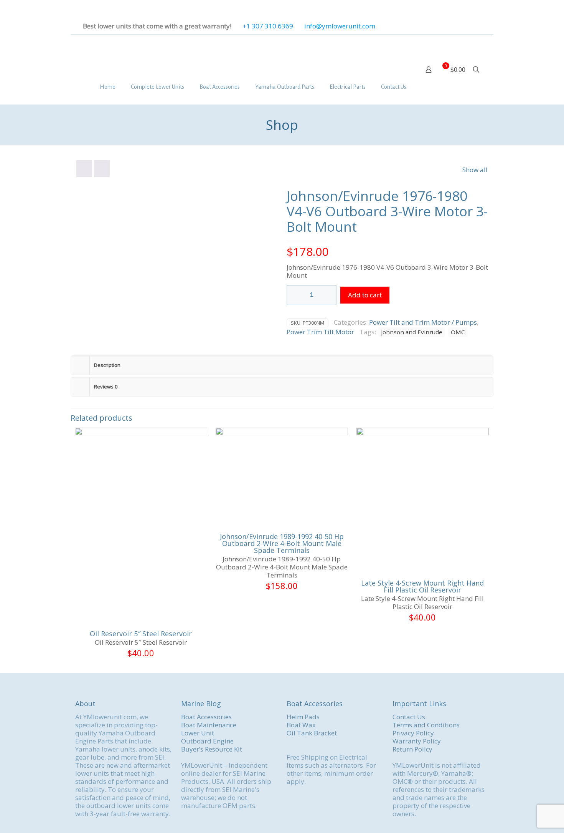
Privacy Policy (413, 732)
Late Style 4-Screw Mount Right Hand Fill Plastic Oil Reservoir (422, 586)
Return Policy (412, 749)
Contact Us (408, 716)
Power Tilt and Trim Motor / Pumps (423, 322)
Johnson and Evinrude (411, 332)
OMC (458, 332)
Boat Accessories (206, 716)
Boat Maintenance (208, 724)
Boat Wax (301, 724)
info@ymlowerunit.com (339, 26)
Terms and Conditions (426, 724)
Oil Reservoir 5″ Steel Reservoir (141, 633)
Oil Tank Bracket (312, 732)
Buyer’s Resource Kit (211, 749)
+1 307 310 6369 (267, 26)
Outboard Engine (207, 741)
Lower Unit (197, 732)
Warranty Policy (416, 741)
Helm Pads (303, 716)
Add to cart (365, 294)
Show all (475, 169)
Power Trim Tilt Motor (320, 331)
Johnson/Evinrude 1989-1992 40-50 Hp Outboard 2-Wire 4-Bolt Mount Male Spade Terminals (282, 543)
